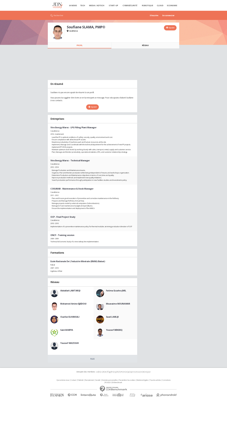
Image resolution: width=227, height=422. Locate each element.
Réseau (145, 45)
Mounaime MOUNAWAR (118, 303)
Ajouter (172, 27)
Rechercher (58, 15)
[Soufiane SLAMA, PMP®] (57, 32)
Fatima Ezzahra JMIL (116, 290)
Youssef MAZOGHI (69, 343)
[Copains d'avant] (118, 395)
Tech (82, 5)
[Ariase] (147, 395)
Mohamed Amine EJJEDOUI (73, 303)
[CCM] (72, 395)
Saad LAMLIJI (112, 316)
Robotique (147, 5)
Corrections (166, 380)
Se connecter (168, 15)
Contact (73, 380)
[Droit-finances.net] (104, 395)
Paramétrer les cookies (127, 380)
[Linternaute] (88, 395)
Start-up (113, 5)
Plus (92, 358)
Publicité (80, 380)
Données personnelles (110, 380)
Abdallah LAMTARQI (70, 290)
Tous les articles (155, 380)
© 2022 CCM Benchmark (113, 382)
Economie (172, 5)
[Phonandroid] (167, 395)
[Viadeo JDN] (132, 395)
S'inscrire (154, 15)
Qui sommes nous (62, 380)
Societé (97, 380)
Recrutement (89, 380)
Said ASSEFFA (66, 329)
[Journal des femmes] (57, 395)
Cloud (160, 5)
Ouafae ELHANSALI (69, 316)
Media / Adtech (96, 5)
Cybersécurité (130, 5)
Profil (79, 45)
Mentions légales (142, 380)
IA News (73, 5)
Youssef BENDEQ (114, 329)
